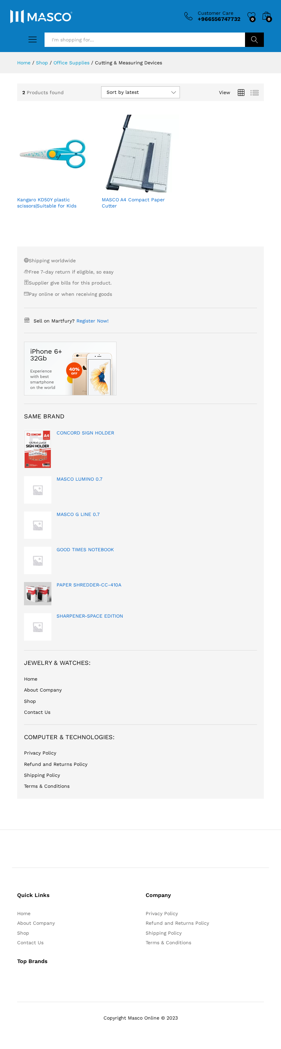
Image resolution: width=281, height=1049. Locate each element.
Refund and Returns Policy (55, 764)
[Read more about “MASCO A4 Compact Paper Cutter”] (124, 188)
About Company (43, 690)
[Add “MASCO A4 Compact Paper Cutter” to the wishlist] (155, 188)
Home (30, 679)
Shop (30, 701)
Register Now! (92, 321)
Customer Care (215, 13)
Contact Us (37, 712)
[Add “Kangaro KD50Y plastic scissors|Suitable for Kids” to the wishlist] (70, 188)
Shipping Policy (42, 775)
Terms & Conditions (47, 786)
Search (254, 40)
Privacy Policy (40, 753)
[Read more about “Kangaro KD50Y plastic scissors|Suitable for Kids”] (39, 188)
